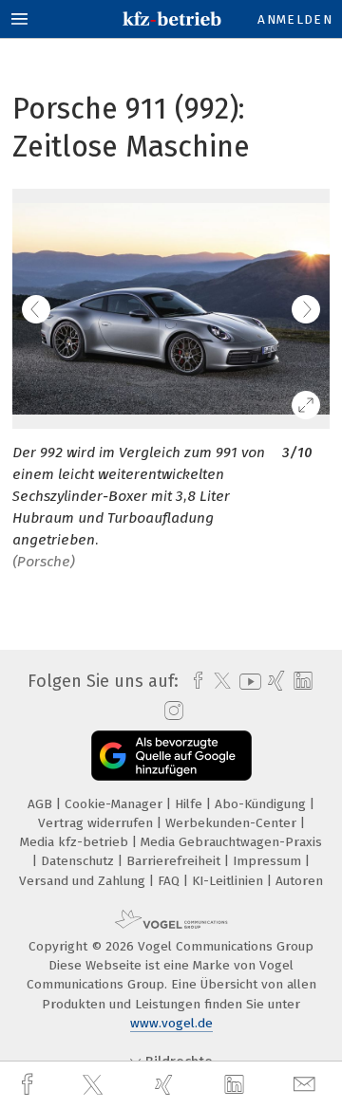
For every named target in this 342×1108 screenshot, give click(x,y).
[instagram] (171, 711)
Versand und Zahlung (84, 881)
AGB (42, 804)
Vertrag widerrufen (97, 823)
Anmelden (294, 19)
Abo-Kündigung (262, 804)
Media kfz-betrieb (76, 842)
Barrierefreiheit (175, 861)
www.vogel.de (171, 1023)
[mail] (307, 1084)
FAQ (170, 881)
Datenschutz (79, 861)
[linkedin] (236, 1085)
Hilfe (190, 804)
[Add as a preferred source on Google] (171, 755)
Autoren (299, 881)
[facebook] (29, 1084)
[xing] (166, 1085)
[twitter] (95, 1085)
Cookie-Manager (115, 804)
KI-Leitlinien (229, 881)
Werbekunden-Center (232, 823)
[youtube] (247, 681)
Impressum (269, 861)
